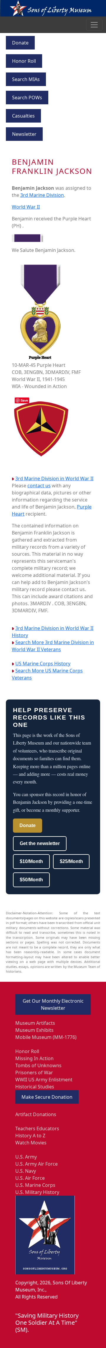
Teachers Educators (37, 1128)
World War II (26, 207)
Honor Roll (24, 61)
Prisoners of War (34, 1072)
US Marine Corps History (42, 663)
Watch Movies (31, 1142)
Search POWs (27, 97)
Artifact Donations (35, 1114)
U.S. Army (26, 1157)
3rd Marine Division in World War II (54, 478)
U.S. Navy (25, 1171)
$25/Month (71, 861)
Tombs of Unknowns (38, 1065)
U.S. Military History (37, 1192)
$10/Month (31, 861)
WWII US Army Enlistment (43, 1079)
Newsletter (24, 134)
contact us (39, 485)
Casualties (23, 116)
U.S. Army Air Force (36, 1164)
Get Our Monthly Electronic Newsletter (53, 1004)
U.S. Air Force (30, 1178)
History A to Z (30, 1135)
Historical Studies (34, 1086)
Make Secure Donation (46, 1097)
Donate (20, 42)
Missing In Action (34, 1058)
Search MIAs (26, 79)
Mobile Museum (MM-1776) (46, 1037)
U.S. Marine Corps (35, 1185)
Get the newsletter (40, 843)
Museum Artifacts (35, 1023)
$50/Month (31, 879)
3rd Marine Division (42, 195)
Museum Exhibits (34, 1030)
